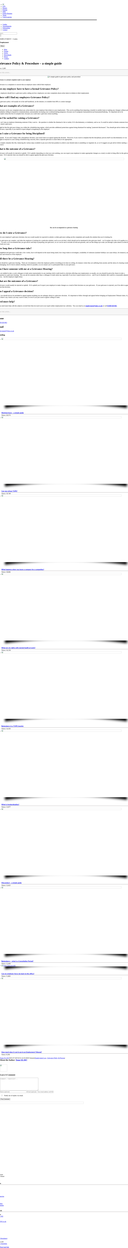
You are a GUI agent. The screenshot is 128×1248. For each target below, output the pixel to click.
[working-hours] (61, 339)
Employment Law (40, 1058)
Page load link (4, 1247)
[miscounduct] (61, 809)
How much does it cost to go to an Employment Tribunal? (21, 1052)
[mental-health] (61, 574)
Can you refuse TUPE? (9, 491)
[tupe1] (61, 418)
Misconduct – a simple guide (11, 883)
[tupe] (61, 653)
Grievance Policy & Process (56, 1058)
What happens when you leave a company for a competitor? (22, 569)
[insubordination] (61, 731)
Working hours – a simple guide (12, 413)
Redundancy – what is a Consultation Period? (17, 961)
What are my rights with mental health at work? (18, 648)
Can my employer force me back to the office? (17, 974)
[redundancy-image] (61, 888)
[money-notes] (61, 978)
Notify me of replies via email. (13, 1095)
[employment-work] (61, 496)
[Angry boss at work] (8, 965)
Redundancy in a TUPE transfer (12, 726)
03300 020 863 (112, 306)
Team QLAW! (4, 1058)
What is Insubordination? (10, 804)
